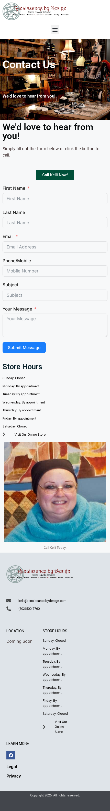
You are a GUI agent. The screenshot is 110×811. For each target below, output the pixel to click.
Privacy (13, 776)
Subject (10, 284)
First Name (14, 188)
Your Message (17, 309)
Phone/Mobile (17, 260)
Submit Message (24, 347)
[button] (55, 29)
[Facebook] (10, 755)
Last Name (14, 212)
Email (8, 236)
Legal (11, 766)
